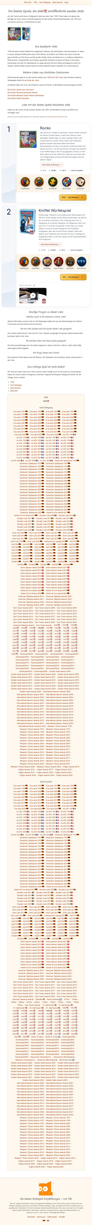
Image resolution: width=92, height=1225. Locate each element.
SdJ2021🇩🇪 (74, 561)
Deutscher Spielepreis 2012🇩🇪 (58, 492)
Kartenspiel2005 (37, 657)
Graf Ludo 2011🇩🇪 (53, 533)
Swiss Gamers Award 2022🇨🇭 (32, 585)
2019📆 (32, 651)
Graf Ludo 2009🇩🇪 (19, 533)
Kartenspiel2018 (52, 665)
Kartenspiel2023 (67, 668)
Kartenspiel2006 (52, 657)
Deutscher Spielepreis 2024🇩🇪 (58, 509)
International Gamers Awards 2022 (59, 723)
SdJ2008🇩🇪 (62, 556)
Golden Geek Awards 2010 (21, 677)
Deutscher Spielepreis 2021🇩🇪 (32, 507)
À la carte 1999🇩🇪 (20, 417)
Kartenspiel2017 (37, 665)
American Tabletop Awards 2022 (58, 599)
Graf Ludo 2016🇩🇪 (70, 535)
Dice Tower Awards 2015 (67, 613)
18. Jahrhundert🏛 (66, 1005)
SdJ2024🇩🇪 (45, 564)
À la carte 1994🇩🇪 (69, 411)
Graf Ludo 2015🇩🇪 (53, 535)
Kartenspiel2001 (41, 654)
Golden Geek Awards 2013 (21, 680)
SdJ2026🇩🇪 (68, 564)
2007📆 (66, 645)
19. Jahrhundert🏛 (20, 1008)
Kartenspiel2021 (37, 668)
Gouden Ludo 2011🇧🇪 (25, 518)
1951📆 (65, 625)
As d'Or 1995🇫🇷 (23, 440)
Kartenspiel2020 (22, 668)
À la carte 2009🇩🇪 (53, 423)
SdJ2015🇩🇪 (74, 559)
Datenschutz (52, 1217)
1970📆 (24, 634)
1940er (45, 1002)
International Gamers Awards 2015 (30, 714)
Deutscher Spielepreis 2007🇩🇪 (32, 486)
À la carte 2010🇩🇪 (69, 423)
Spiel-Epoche (57, 2)
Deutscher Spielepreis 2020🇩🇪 (58, 504)
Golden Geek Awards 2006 (60, 671)
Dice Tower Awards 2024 (67, 622)
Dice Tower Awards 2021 (67, 619)
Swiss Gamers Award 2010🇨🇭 (32, 567)
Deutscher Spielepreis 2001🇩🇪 (32, 478)
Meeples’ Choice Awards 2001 (58, 735)
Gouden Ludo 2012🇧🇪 (45, 518)
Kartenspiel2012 (22, 662)
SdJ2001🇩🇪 (50, 553)
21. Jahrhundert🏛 (53, 1008)
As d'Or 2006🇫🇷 (52, 446)
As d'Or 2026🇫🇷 (46, 460)
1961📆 (15, 631)
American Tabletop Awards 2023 (31, 602)
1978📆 (24, 637)
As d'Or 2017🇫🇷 (37, 455)
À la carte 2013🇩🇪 (53, 426)
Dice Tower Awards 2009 (67, 608)
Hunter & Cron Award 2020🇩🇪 (32, 593)
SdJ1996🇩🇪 (62, 550)
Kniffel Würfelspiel (55, 211)
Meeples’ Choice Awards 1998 (32, 732)
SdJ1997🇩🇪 (74, 550)
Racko (45, 128)
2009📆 (15, 648)
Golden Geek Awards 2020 (45, 686)
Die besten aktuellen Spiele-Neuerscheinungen (26, 95)
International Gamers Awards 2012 (59, 709)
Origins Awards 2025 (64, 775)
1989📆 (49, 639)
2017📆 (15, 651)
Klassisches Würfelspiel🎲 (64, 1057)
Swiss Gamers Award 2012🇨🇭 (32, 570)
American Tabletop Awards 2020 (58, 596)
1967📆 (66, 631)
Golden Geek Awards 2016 (21, 683)
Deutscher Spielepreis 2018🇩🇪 (58, 501)
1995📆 (32, 642)
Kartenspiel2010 (52, 660)
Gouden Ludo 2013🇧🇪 (64, 518)
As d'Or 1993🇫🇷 (52, 437)
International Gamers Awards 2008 (59, 703)
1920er (74, 999)
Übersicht (27, 2)
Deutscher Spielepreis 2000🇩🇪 (58, 475)
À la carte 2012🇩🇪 (37, 426)
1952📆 (73, 625)
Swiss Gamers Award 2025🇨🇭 (57, 587)
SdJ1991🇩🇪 (74, 547)
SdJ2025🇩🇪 (56, 564)
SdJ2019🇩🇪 (50, 561)
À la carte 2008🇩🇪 (37, 423)
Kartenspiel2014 (52, 662)
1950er (53, 1002)
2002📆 (24, 645)
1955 (49, 77)
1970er (68, 1002)
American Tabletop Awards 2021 (31, 599)
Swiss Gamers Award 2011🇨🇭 (57, 567)
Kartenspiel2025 (40, 671)
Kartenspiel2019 (67, 665)
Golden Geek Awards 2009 (68, 674)
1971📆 (32, 634)
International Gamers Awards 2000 (56, 691)
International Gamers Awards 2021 (30, 723)
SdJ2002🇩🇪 (62, 553)
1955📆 (32, 628)
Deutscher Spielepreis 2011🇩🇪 (32, 492)
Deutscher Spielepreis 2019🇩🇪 (32, 504)
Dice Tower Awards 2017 (45, 616)
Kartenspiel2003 (71, 654)
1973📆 (49, 634)
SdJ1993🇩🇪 (27, 550)
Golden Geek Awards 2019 (21, 686)
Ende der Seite (33, 80)
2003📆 (32, 645)
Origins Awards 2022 (63, 772)
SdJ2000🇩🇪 (39, 553)
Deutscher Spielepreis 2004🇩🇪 (58, 481)
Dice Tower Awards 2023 (45, 622)
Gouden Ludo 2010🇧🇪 (67, 515)
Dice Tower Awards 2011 (45, 611)
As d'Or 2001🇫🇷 (52, 443)
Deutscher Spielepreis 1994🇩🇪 (58, 466)
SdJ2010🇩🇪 (16, 559)
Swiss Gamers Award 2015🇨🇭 (57, 573)
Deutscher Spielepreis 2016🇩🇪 (58, 498)
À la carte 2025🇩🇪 (54, 434)
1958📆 (57, 628)
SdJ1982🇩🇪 (39, 544)
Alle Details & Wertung (50, 165)
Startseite (31, 1217)
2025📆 (15, 654)
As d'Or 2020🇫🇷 (23, 457)
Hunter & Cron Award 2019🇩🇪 (57, 590)
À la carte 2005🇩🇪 (53, 420)
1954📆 (24, 628)
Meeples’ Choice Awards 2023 (49, 766)
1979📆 (32, 637)
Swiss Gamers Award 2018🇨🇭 (32, 579)
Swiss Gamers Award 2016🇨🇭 (32, 576)
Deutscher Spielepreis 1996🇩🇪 (58, 469)
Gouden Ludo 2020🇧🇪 (25, 527)
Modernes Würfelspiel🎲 (47, 1060)
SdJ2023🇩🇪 (33, 564)
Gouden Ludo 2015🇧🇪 (45, 521)
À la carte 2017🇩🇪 (53, 429)
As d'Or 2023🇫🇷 (67, 457)
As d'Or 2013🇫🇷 (37, 452)
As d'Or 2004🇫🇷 (37, 446)
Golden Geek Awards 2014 (45, 680)
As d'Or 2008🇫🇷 (23, 449)
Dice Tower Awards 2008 (45, 608)
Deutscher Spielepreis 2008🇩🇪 (58, 486)
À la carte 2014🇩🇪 (69, 426)
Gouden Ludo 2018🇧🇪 (45, 524)
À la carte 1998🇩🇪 (69, 414)
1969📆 (15, 634)
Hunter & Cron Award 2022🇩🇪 (32, 590)
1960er (61, 1002)
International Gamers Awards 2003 (30, 697)
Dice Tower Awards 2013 (23, 613)
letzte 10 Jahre (37, 1037)
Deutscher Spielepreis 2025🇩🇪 (32, 512)
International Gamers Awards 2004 (59, 697)
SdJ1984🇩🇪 (62, 544)
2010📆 (24, 648)
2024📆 (74, 651)
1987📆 (32, 639)
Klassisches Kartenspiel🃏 (40, 1057)
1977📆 (15, 637)
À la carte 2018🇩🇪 (69, 429)
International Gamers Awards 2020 (59, 720)
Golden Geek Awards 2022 (21, 689)
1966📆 (57, 631)
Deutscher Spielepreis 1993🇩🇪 (32, 466)
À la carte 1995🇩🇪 (20, 414)
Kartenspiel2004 (22, 657)
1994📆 (24, 642)
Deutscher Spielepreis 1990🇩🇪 (67, 460)
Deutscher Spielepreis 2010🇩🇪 (58, 489)
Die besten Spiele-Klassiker (18, 98)
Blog (66, 2)
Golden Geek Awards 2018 (68, 683)
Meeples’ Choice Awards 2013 (58, 752)
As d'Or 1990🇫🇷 (23, 437)
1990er (20, 1005)
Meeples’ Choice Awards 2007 (58, 743)
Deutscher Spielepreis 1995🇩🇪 (32, 469)
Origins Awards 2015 (71, 766)
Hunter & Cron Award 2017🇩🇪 (58, 512)
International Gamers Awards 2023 (31, 726)
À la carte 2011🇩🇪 (20, 426)
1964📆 (41, 631)
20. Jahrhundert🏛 (36, 1008)
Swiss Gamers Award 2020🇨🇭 (32, 582)
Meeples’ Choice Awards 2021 (58, 764)
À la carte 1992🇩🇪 (37, 411)
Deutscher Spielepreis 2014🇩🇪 (58, 495)
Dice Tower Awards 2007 (23, 608)
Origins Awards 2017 (45, 769)
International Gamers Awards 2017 (30, 717)
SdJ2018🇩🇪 (39, 561)
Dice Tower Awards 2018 (67, 616)
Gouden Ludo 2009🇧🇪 (48, 515)
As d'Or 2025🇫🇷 (32, 460)
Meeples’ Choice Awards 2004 (32, 740)
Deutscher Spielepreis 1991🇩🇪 (32, 463)
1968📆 (74, 631)
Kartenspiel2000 (26, 654)
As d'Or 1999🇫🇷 (23, 443)
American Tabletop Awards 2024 (58, 602)
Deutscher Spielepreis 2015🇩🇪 (32, 498)
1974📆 (57, 634)
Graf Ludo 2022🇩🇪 (18, 541)
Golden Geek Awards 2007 (21, 674)
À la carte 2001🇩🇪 (53, 417)
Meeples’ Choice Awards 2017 (58, 758)
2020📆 (41, 651)
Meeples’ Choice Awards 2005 (58, 740)
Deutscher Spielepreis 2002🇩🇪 (58, 478)
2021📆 (49, 651)
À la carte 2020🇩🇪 (37, 432)
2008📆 (74, 645)
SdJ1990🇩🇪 (62, 547)
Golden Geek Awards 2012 (68, 677)
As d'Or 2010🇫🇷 (52, 449)
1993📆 (15, 642)
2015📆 (66, 648)
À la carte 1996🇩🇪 (37, 414)
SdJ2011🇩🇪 (27, 559)
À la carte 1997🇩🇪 (53, 414)
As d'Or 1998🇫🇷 (67, 440)
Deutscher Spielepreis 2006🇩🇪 (58, 483)
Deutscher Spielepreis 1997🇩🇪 (32, 472)
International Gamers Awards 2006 (59, 700)
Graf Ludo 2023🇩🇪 (35, 541)
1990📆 (57, 639)
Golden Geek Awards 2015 (68, 680)
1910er (67, 999)
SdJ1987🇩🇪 (27, 547)
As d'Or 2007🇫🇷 (67, 446)
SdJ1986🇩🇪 (16, 547)
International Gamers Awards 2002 (59, 694)
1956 (35, 2)
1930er (13, 1002)
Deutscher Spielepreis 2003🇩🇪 (32, 481)
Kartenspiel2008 (22, 660)
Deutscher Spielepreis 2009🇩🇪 (32, 489)
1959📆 (66, 628)
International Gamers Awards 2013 (30, 712)
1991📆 (66, 639)
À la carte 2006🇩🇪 (69, 420)
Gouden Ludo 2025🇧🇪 (64, 530)
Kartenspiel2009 (37, 660)
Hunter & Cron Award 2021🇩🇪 (57, 593)
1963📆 (32, 631)
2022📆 (57, 651)
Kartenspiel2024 (25, 671)
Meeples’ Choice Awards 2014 (32, 755)
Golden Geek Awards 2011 (45, 677)
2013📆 (49, 648)
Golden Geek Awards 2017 (45, 683)
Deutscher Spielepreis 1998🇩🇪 (58, 472)
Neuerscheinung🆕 (54, 999)
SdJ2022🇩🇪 (22, 564)
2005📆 (49, 645)
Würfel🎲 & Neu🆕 (66, 1060)
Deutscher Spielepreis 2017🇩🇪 (32, 501)
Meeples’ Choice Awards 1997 (58, 729)
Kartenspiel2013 (37, 662)
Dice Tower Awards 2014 (45, 613)
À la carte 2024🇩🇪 (38, 434)
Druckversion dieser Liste (59, 117)
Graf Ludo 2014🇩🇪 (36, 535)
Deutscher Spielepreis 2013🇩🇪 (32, 495)
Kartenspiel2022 (52, 668)
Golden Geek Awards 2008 (45, 674)
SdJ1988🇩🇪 (39, 547)
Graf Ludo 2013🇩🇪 (19, 535)
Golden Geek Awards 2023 (45, 689)
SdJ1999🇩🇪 (27, 553)
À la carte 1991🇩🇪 (20, 411)
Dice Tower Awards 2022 (23, 622)
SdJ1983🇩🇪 (50, 544)
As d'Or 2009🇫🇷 (37, 449)
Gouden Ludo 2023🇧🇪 (25, 530)
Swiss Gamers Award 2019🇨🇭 (57, 579)
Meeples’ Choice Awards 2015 (58, 755)
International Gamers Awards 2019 (30, 720)
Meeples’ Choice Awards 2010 (32, 749)
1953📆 (15, 628)
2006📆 (57, 645)
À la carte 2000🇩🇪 (37, 417)
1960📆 (74, 628)
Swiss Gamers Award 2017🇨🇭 (57, 576)
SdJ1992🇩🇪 (16, 550)
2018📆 (24, 651)
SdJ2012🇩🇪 (39, 559)
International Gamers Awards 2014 (59, 712)
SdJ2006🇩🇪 (39, 556)
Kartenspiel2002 (56, 654)
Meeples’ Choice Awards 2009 (58, 746)
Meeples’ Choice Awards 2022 (23, 766)
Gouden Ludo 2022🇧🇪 (64, 527)
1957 (57, 77)
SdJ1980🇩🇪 (16, 544)
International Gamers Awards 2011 (30, 709)
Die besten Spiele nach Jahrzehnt (21, 89)
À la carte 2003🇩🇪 (20, 420)
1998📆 (57, 642)
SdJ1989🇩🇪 (50, 547)
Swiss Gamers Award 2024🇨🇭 (32, 587)
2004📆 (41, 645)
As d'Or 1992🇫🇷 (37, 437)
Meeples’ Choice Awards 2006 (32, 743)
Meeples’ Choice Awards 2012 (32, 752)
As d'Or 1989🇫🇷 (69, 434)
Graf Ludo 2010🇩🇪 (36, 533)
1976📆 (74, 634)
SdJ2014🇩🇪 (62, 559)
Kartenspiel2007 (67, 657)
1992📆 (74, 639)
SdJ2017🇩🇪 (27, 561)
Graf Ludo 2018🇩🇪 (36, 538)
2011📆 (32, 648)
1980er (76, 1002)
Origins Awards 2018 (63, 769)
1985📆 (15, 639)
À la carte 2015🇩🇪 (20, 429)
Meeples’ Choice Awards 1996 (32, 729)
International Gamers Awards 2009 (30, 706)
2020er (37, 1002)
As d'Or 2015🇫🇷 (67, 452)
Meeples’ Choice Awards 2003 (58, 738)
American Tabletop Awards (23, 625)
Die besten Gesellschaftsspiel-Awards (23, 92)
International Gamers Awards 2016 (59, 714)
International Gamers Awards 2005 (30, 700)
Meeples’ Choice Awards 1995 (60, 726)
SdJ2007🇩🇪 (50, 556)
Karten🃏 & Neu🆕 (52, 1037)
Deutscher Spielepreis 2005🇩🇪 (32, 483)
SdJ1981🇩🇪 (27, 544)
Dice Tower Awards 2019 (23, 619)
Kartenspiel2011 (67, 660)
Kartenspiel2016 (22, 665)
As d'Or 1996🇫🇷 (37, 440)
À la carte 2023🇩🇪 (21, 434)
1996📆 (41, 642)
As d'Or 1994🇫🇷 (67, 437)
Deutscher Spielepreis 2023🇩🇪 (32, 509)
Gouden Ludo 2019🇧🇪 (64, 524)
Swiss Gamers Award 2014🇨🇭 (32, 573)
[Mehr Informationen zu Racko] (28, 139)
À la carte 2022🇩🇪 (69, 432)
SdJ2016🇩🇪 (16, 561)
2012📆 (41, 648)
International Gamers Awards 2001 (30, 694)
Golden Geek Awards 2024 (68, 689)
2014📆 (57, 648)
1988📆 (41, 639)
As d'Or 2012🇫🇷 (23, 452)
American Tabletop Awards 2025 (31, 605)
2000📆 (74, 642)
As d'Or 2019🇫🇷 (67, 455)
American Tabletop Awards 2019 (31, 596)
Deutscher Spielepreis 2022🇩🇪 (58, 507)
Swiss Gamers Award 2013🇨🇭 (57, 570)
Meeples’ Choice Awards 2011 (58, 749)
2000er (21, 1002)
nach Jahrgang (44, 2)
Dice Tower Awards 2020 (45, 619)
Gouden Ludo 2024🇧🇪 (45, 530)
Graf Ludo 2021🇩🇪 (70, 538)
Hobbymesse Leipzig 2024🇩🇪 (56, 541)
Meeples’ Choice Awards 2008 (32, 746)
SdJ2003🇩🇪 (74, 553)
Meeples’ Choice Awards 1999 (58, 732)
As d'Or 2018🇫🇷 (52, 455)
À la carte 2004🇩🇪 (37, 420)
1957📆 (49, 628)
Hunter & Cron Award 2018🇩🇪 (25, 515)
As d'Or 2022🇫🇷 (52, 457)
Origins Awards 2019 (26, 772)
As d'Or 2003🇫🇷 (23, 446)
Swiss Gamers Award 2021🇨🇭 (57, 582)
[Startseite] (46, 1188)
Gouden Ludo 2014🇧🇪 (25, 521)
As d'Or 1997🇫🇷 (52, 440)
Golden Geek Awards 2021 (68, 686)
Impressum (41, 1217)
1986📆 (24, 639)
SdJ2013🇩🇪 (50, 559)
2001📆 (15, 645)
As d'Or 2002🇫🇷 (67, 443)
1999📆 (66, 642)
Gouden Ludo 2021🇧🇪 (45, 527)
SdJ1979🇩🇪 (74, 541)
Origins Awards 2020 (45, 772)
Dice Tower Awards (43, 625)
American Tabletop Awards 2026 (58, 605)
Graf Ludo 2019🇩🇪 (53, 538)
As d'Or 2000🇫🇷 (37, 443)
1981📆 (49, 637)
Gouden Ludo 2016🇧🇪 (64, 521)
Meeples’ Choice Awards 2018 (32, 761)
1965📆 (49, 631)
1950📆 (57, 625)
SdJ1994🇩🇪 (39, 550)
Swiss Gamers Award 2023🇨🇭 (57, 585)
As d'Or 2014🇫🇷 (52, 452)
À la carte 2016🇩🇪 (37, 429)
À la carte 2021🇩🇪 (53, 432)
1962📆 (24, 631)
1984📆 (74, 637)
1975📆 (66, 634)
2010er (29, 1002)
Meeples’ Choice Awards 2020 (32, 764)
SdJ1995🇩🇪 (50, 550)
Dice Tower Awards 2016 (23, 616)
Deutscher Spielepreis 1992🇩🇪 (58, 463)
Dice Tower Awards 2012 (67, 611)
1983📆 (66, 637)
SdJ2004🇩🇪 (16, 556)
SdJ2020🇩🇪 (62, 561)
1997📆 (49, 642)
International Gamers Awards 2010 (59, 706)
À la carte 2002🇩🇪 (69, 417)
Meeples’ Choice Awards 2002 (32, 738)
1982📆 (57, 637)
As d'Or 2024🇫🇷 (17, 460)
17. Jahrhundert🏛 (49, 1005)
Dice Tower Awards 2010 (23, 611)
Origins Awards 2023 (28, 775)
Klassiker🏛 (40, 999)
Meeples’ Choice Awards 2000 (32, 735)
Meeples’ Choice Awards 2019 (58, 761)
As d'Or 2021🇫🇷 (37, 457)
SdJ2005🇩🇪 (27, 556)
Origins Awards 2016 (26, 769)
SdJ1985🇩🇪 (74, 544)
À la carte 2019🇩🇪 (20, 432)
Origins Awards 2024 (46, 775)
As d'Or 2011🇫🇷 (67, 449)
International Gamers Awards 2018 (59, 717)
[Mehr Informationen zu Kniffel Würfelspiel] (27, 221)
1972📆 (41, 634)
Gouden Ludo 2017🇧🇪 (25, 524)
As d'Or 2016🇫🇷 (23, 455)
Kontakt (62, 1217)
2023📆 (66, 651)
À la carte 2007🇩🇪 (20, 423)
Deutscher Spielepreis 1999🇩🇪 (32, 475)
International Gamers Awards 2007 (30, 703)
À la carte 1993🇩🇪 (53, 411)
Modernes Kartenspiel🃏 (25, 1060)
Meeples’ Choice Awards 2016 (32, 758)
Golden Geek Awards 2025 (30, 691)
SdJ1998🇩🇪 (16, 553)
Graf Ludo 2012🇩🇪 (70, 533)
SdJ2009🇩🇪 (74, 556)
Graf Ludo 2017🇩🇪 (19, 538)
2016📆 (74, 648)
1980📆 (41, 637)
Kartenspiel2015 (67, 662)
